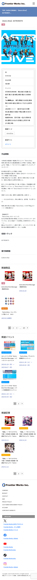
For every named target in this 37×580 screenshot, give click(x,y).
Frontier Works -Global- (11, 538)
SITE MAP (5, 507)
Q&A (3, 499)
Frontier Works (8, 547)
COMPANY (5, 490)
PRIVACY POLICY (7, 502)
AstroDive (10, 133)
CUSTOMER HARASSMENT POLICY (12, 505)
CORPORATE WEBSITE (8, 510)
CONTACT (5, 496)
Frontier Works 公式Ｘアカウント (13, 524)
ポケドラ (8, 144)
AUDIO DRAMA (11, 10)
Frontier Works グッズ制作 (12, 527)
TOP (3, 10)
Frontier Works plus (10, 550)
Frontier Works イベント (11, 530)
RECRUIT (4, 493)
